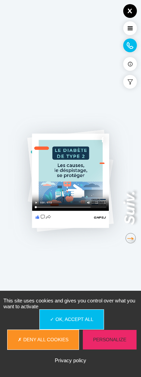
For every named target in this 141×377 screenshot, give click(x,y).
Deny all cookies (45, 339)
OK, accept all (73, 319)
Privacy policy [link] (70, 360)
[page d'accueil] (32, 5)
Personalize (109, 339)
